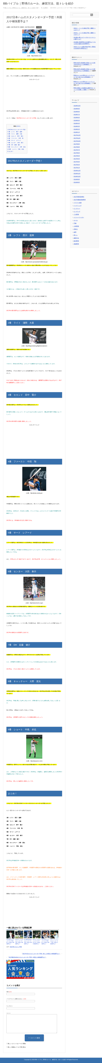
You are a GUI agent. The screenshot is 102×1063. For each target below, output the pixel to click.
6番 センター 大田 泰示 (15, 142)
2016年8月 (77, 182)
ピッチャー (77, 208)
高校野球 (76, 244)
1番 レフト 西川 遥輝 (14, 131)
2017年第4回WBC (79, 196)
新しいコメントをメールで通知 (17, 1043)
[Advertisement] (34, 93)
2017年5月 (77, 156)
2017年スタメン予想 (16, 946)
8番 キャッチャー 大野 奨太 (16, 147)
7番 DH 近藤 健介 (13, 144)
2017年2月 (77, 164)
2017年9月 (77, 144)
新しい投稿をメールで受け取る (17, 1047)
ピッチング (77, 211)
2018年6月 (77, 117)
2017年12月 (77, 135)
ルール (76, 220)
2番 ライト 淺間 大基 (14, 134)
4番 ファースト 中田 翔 (15, 138)
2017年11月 (77, 138)
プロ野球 (39, 27)
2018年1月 (77, 132)
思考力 (76, 229)
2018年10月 (77, 105)
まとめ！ (10, 151)
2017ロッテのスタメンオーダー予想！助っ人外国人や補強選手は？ (37, 941)
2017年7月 (77, 150)
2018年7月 (77, 114)
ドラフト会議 (77, 202)
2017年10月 (77, 141)
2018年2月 (77, 129)
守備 (75, 223)
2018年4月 (77, 123)
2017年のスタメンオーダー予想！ (16, 129)
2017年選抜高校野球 (80, 199)
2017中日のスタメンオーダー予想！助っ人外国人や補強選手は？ (45, 941)
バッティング (77, 205)
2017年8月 (77, 147)
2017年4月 (77, 158)
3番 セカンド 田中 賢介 (15, 136)
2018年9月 (77, 108)
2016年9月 (77, 179)
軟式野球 (76, 241)
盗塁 (75, 232)
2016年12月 (77, 170)
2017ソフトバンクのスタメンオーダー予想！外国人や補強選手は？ (54, 941)
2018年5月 (77, 120)
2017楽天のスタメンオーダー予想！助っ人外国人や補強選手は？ (10, 941)
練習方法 (76, 238)
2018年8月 (77, 111)
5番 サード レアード (14, 140)
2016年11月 (77, 173)
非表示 (18, 126)
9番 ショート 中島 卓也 (15, 149)
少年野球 (76, 226)
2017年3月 (77, 161)
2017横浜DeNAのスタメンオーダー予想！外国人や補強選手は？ (28, 941)
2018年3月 (77, 126)
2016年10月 (77, 176)
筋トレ (76, 235)
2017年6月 (77, 153)
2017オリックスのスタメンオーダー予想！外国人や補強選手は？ (19, 941)
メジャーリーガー (79, 217)
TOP (21, 8)
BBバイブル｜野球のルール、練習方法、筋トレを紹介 (38, 3)
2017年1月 (77, 167)
